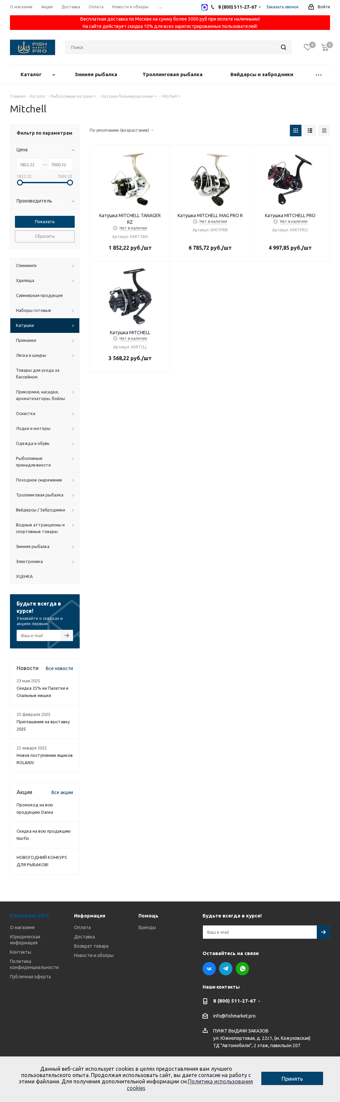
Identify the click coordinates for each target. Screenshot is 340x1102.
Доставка (84, 936)
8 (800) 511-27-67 (234, 1001)
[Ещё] (318, 74)
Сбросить (45, 236)
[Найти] (284, 47)
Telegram (225, 968)
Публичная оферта (30, 976)
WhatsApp (242, 968)
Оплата (82, 927)
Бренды (147, 927)
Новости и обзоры (94, 955)
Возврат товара (91, 946)
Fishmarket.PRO (29, 915)
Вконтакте (209, 968)
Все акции (62, 792)
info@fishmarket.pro (234, 1016)
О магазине (22, 927)
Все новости (59, 668)
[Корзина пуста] (324, 47)
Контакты (20, 952)
